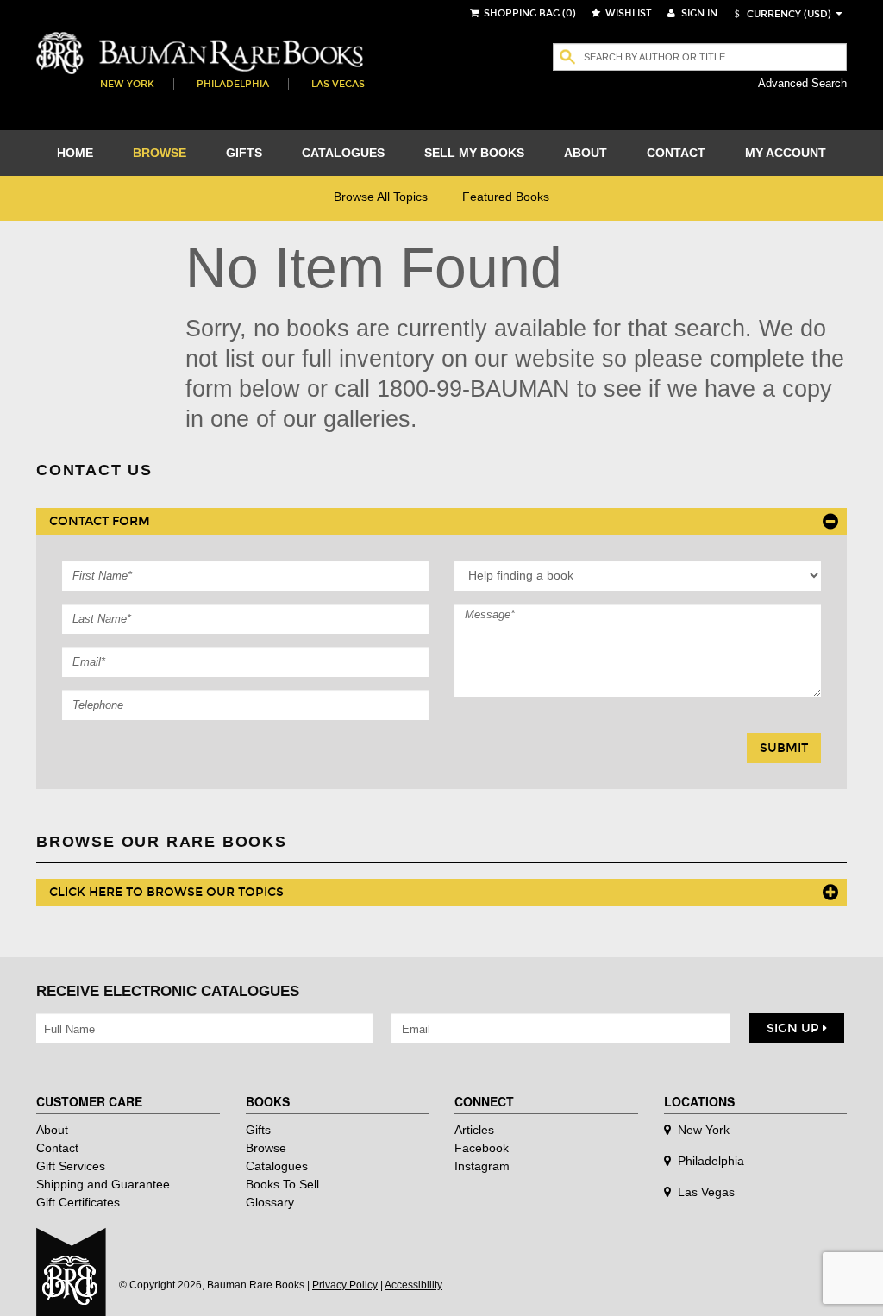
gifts (244, 153)
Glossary (270, 1202)
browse (159, 153)
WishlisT (627, 13)
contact (676, 153)
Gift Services (70, 1166)
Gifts (258, 1130)
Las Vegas (338, 84)
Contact (57, 1148)
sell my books (474, 153)
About (52, 1130)
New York (127, 84)
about (585, 153)
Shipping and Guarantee (103, 1184)
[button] (780, 14)
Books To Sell (282, 1184)
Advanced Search (802, 83)
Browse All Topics (381, 197)
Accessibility (413, 1285)
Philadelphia (233, 84)
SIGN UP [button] (795, 1028)
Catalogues (277, 1166)
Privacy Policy (345, 1285)
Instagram (482, 1166)
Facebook (481, 1148)
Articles (474, 1130)
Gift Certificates (78, 1202)
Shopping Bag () (528, 13)
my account (785, 153)
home (75, 153)
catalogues (343, 153)
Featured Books (505, 197)
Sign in (698, 13)
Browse (266, 1148)
